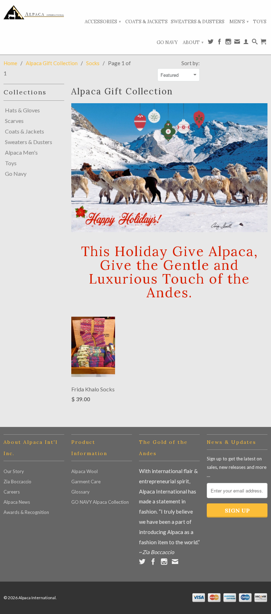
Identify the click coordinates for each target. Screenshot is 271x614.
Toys (259, 22)
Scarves (14, 121)
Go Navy (167, 42)
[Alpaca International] (34, 12)
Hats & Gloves (22, 110)
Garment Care (86, 481)
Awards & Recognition (26, 512)
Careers (12, 492)
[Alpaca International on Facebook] (219, 43)
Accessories (103, 22)
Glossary (80, 492)
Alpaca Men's (21, 152)
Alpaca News (17, 502)
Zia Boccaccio (17, 481)
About (193, 42)
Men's (239, 22)
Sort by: (190, 63)
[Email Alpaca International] (237, 43)
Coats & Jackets (146, 22)
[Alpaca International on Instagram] (228, 43)
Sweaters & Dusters (197, 22)
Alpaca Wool (84, 471)
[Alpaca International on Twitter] (210, 43)
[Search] (255, 43)
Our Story (14, 471)
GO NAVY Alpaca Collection (100, 502)
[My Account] (246, 43)
